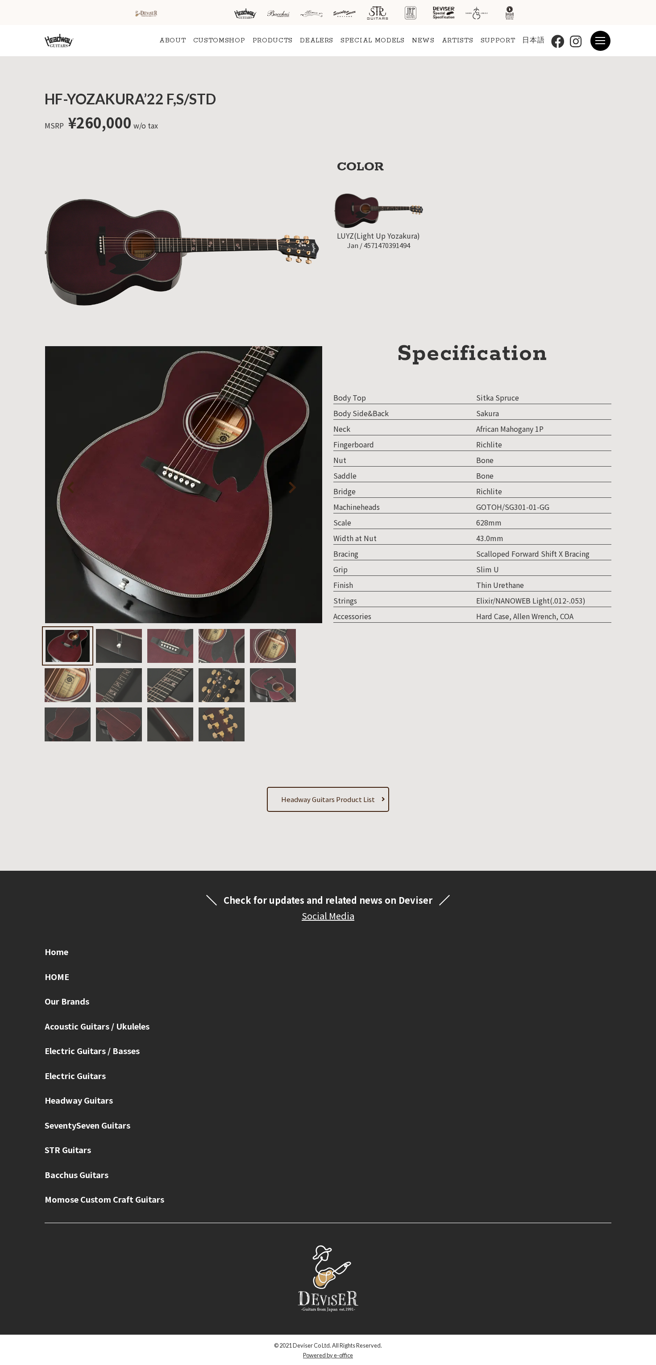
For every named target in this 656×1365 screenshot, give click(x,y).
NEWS (423, 41)
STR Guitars (68, 1149)
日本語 (533, 41)
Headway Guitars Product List (328, 799)
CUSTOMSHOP (219, 41)
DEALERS (316, 41)
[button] (290, 486)
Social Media (328, 915)
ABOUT (172, 41)
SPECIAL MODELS (372, 41)
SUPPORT (498, 41)
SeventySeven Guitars (87, 1125)
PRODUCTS (273, 41)
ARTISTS (457, 41)
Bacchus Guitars (76, 1174)
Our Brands (67, 1001)
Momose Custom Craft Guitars (104, 1199)
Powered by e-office (328, 1355)
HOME (57, 976)
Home (56, 951)
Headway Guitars (79, 1100)
